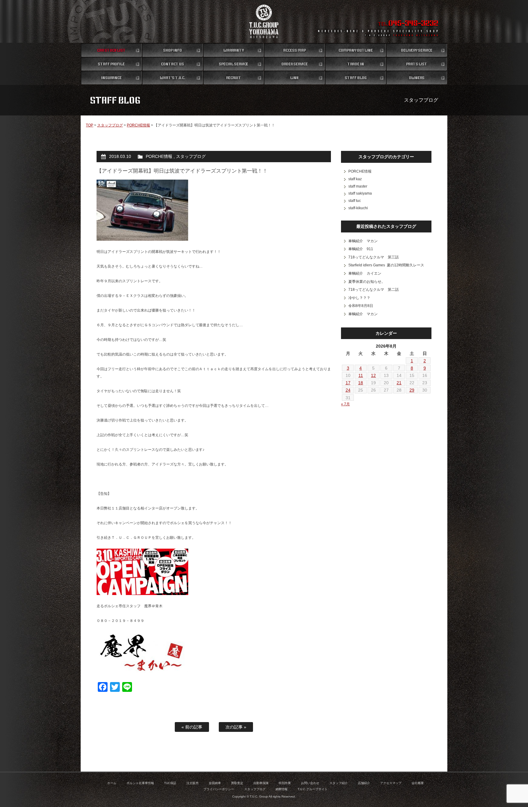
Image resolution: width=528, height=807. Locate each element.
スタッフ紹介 (338, 783)
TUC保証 (170, 783)
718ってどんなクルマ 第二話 (373, 289)
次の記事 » (236, 727)
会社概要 (418, 783)
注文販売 (192, 783)
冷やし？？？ (359, 298)
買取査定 (237, 783)
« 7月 (345, 404)
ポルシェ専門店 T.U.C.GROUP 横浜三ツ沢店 (264, 21)
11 (360, 375)
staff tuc (354, 201)
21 (399, 382)
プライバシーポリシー (219, 789)
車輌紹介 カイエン (364, 273)
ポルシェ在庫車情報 (140, 783)
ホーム (111, 783)
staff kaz (355, 179)
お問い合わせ (310, 783)
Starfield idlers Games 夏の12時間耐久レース (386, 265)
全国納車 (215, 783)
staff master (357, 186)
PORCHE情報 (138, 125)
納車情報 (282, 789)
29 (411, 390)
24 (348, 390)
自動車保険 (261, 783)
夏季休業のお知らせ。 (366, 281)
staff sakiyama (360, 193)
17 (348, 382)
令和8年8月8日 (360, 306)
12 (373, 375)
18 (360, 382)
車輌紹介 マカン (363, 241)
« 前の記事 (192, 727)
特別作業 (285, 783)
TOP (89, 125)
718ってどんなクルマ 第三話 (373, 257)
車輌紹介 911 (360, 249)
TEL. (408, 24)
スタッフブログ (110, 125)
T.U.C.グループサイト (313, 789)
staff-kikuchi (358, 208)
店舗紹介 (364, 783)
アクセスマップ (391, 783)
